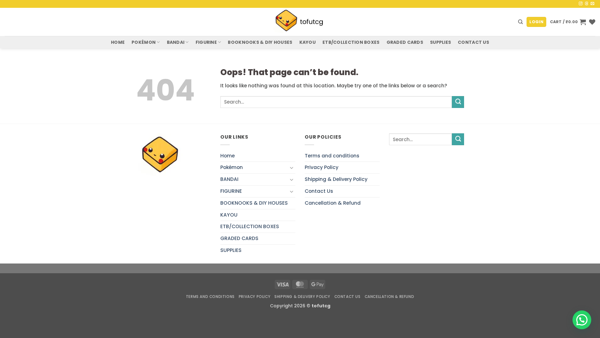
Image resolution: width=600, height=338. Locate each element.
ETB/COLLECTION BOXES (351, 42)
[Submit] (458, 102)
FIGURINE (206, 42)
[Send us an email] (592, 4)
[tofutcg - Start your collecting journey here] (300, 22)
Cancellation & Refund (333, 203)
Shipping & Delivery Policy (336, 179)
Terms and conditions (332, 155)
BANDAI (176, 42)
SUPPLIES (440, 42)
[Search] (520, 22)
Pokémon (144, 42)
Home (118, 42)
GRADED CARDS (405, 42)
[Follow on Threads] (586, 4)
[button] (536, 22)
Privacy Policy (321, 167)
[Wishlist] (592, 22)
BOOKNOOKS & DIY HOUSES (260, 42)
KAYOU (307, 42)
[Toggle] (291, 168)
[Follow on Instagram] (580, 4)
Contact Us (473, 42)
